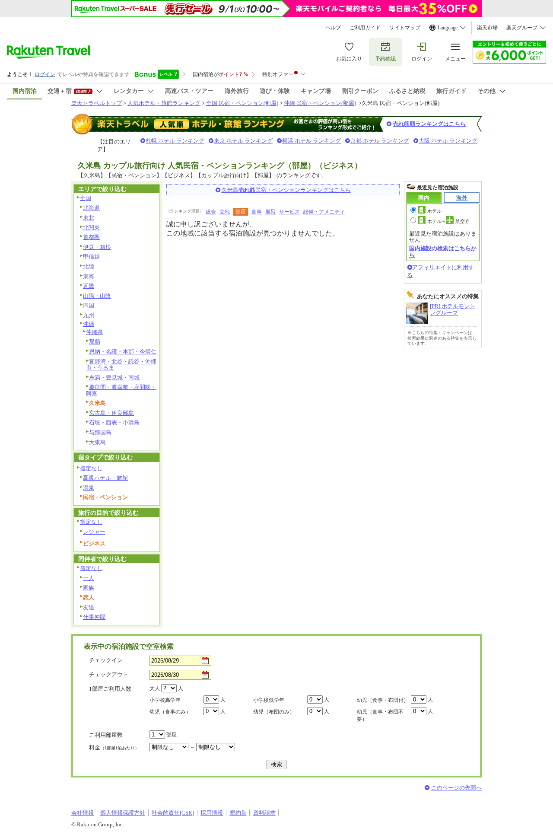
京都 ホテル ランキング (379, 140)
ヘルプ (333, 28)
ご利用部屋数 (106, 735)
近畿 (88, 286)
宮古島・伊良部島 (111, 413)
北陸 (88, 266)
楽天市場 (487, 28)
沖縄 (88, 324)
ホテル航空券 (448, 221)
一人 (88, 578)
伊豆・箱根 (97, 247)
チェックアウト (108, 674)
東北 (88, 217)
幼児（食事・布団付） (383, 700)
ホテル (434, 210)
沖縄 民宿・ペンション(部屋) (320, 103)
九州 (88, 315)
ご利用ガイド (365, 28)
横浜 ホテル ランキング (311, 140)
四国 (88, 305)
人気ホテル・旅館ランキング (163, 103)
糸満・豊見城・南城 (114, 377)
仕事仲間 (94, 617)
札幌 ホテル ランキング (175, 140)
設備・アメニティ (324, 212)
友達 (88, 607)
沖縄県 (94, 332)
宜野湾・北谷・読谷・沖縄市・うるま (121, 364)
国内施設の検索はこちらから (443, 251)
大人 (154, 688)
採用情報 (211, 812)
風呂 (270, 212)
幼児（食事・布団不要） (380, 715)
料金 (114, 747)
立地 (224, 212)
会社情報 (82, 812)
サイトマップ (404, 28)
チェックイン (106, 660)
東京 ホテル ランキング (243, 140)
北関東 (91, 227)
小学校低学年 (268, 700)
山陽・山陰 (97, 296)
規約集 (238, 812)
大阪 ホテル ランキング (448, 140)
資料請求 (264, 812)
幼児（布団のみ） (274, 712)
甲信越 (91, 256)
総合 (211, 212)
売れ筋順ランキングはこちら (429, 124)
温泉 (88, 487)
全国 (85, 198)
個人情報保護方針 (122, 812)
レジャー (94, 532)
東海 (88, 276)
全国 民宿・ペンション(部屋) (242, 103)
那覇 (94, 341)
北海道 (91, 207)
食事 (256, 212)
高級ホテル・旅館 (105, 478)
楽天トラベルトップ (96, 103)
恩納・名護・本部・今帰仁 (122, 351)
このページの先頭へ (456, 787)
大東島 (97, 442)
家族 (88, 587)
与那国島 (100, 432)
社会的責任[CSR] (173, 812)
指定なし (91, 468)
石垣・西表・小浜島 (114, 422)
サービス (289, 212)
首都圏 (91, 237)
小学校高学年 (165, 700)
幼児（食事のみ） (170, 712)
